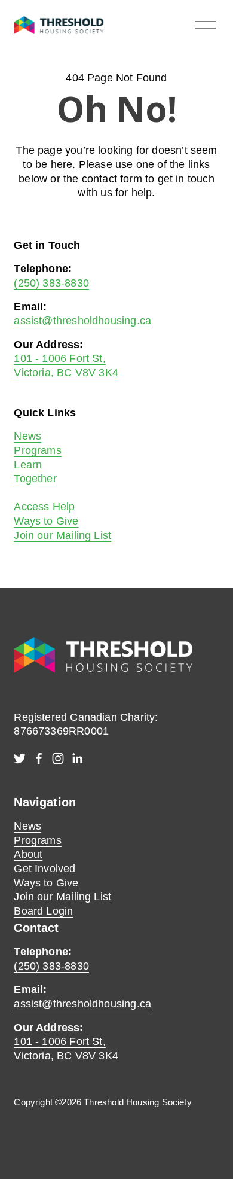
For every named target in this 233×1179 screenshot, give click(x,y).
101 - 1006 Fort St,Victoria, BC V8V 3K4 (66, 1048)
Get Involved (44, 869)
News (27, 436)
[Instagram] (58, 758)
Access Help (44, 507)
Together (35, 479)
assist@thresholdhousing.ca (82, 321)
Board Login (43, 911)
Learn (28, 465)
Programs (37, 450)
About (28, 854)
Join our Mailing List (62, 535)
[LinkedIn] (77, 758)
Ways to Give (46, 521)
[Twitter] (20, 758)
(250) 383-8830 (51, 283)
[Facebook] (39, 758)
